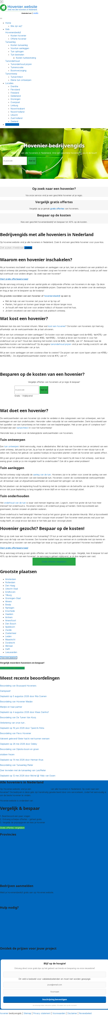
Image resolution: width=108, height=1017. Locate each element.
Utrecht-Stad (11, 588)
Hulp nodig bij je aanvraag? (13, 927)
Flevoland (15, 89)
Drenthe (14, 86)
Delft (7, 649)
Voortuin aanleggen (20, 48)
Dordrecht (10, 642)
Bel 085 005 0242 (9, 917)
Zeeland (14, 121)
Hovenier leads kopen (10, 897)
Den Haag (10, 585)
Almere (8, 601)
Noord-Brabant (7, 863)
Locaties (9, 83)
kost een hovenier (56, 326)
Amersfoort (10, 620)
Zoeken (28, 248)
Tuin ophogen (17, 51)
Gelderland (16, 96)
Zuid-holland (16, 118)
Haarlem (9, 614)
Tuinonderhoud (12, 61)
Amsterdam (10, 579)
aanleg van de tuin (42, 474)
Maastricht (10, 639)
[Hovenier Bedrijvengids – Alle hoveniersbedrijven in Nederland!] (20, 14)
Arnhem (9, 617)
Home (8, 23)
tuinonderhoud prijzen (61, 344)
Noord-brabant (18, 108)
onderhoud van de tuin (15, 502)
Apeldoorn (10, 626)
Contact (4, 914)
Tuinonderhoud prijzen (21, 64)
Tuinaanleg (10, 42)
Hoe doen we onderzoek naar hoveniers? (20, 933)
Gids (7, 29)
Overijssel (15, 102)
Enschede (10, 611)
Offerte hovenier (18, 38)
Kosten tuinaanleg (19, 45)
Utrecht (14, 115)
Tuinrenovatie (17, 67)
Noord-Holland (7, 866)
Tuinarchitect (17, 77)
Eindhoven (10, 592)
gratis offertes (57, 208)
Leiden (8, 636)
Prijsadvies (5, 955)
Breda (8, 604)
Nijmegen (9, 607)
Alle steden (5, 879)
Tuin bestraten (17, 54)
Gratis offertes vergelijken (54, 561)
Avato (36, 800)
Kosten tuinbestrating (26, 57)
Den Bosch (10, 623)
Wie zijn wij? (16, 26)
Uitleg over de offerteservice (14, 923)
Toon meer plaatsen (8, 658)
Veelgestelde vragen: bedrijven (14, 941)
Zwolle (8, 630)
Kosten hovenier (18, 35)
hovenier (4, 1013)
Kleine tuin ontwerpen (21, 80)
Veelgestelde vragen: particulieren (16, 938)
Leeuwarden (11, 652)
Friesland (15, 92)
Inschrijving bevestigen (54, 999)
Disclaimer (72, 1013)
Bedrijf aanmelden (8, 901)
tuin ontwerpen (11, 446)
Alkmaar (9, 646)
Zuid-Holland (6, 872)
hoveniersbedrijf (52, 296)
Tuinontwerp (11, 73)
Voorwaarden (58, 1013)
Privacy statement (41, 1013)
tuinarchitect (22, 427)
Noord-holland (17, 111)
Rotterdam (10, 582)
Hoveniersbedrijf (13, 32)
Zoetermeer (10, 633)
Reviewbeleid (85, 1013)
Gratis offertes (12, 124)
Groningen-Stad (13, 598)
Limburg (14, 105)
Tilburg (8, 595)
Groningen (15, 99)
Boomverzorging (18, 70)
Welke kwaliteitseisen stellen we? (15, 930)
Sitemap (27, 1013)
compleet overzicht (41, 789)
